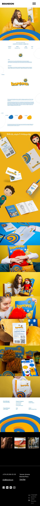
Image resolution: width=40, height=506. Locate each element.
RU (29, 498)
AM (29, 495)
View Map (22, 479)
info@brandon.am (8, 479)
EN (29, 500)
